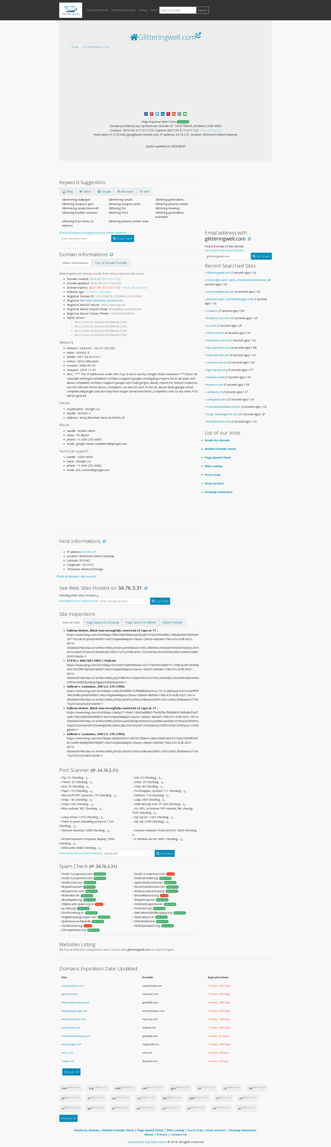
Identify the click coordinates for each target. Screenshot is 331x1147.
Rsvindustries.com (218, 421)
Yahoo (86, 191)
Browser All (71, 1072)
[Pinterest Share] (168, 113)
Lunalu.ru (212, 311)
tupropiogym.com (71, 1044)
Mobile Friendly (172, 622)
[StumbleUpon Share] (173, 113)
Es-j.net (211, 325)
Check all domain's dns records (76, 576)
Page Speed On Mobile (141, 622)
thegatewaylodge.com (74, 1011)
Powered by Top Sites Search (147, 1142)
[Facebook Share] (146, 113)
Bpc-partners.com (218, 347)
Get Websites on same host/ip (78, 601)
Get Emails (263, 256)
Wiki (146, 191)
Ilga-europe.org (216, 370)
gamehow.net (69, 994)
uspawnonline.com (72, 985)
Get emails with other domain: (224, 250)
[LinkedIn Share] (162, 113)
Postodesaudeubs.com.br (223, 406)
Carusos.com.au (216, 362)
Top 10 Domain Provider (111, 263)
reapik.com (67, 1061)
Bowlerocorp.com (218, 318)
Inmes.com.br (215, 333)
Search (202, 10)
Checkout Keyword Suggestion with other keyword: (92, 232)
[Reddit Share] (179, 113)
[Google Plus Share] (151, 113)
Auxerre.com (214, 384)
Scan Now (161, 601)
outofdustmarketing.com (75, 1036)
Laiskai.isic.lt (214, 392)
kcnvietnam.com (70, 1027)
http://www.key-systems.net (104, 300)
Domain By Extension (123, 10)
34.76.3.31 (90, 552)
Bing (69, 191)
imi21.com (67, 1052)
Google (106, 191)
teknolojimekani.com (73, 1019)
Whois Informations (75, 263)
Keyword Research (97, 10)
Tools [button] (153, 10)
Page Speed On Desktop (102, 622)
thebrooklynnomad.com (75, 1002)
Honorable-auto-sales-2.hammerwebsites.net (236, 280)
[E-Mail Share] (185, 113)
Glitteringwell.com (96, 47)
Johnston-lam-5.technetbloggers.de (229, 299)
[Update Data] (111, 254)
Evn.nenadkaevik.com (220, 291)
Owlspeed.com (216, 399)
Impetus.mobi (215, 377)
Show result (124, 238)
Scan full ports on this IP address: (81, 853)
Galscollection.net (217, 355)
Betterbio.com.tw (217, 340)
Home (75, 47)
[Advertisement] (165, 81)
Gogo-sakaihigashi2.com (222, 414)
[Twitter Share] (157, 113)
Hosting (142, 10)
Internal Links (71, 622)
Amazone (126, 191)
